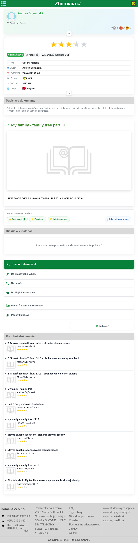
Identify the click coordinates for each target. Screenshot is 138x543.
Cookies (74, 520)
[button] (69, 33)
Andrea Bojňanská (26, 392)
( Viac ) (26, 530)
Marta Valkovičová (26, 346)
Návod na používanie (81, 516)
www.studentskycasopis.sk (119, 508)
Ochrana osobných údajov (50, 516)
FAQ (71, 508)
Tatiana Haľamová (26, 423)
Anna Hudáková (25, 438)
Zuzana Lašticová (25, 453)
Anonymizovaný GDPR (28, 484)
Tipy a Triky (75, 512)
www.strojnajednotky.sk (117, 512)
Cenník (73, 532)
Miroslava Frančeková (28, 407)
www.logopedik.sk (113, 520)
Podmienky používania (48, 508)
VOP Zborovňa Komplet (49, 512)
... (130, 28)
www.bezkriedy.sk (114, 516)
